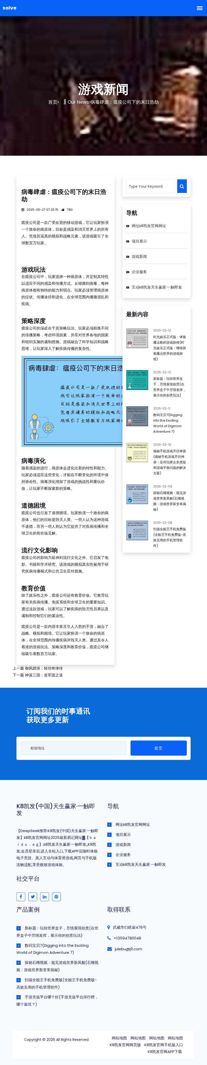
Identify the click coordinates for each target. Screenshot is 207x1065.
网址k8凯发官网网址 (149, 225)
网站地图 (119, 1038)
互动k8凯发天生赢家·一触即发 (157, 287)
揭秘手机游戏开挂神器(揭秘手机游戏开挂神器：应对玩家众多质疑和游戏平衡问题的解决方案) (169, 462)
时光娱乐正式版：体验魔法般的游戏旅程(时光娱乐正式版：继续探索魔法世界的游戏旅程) (169, 348)
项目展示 (139, 241)
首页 (52, 102)
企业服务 (139, 271)
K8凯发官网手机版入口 (163, 1044)
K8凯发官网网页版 (125, 1044)
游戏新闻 (139, 256)
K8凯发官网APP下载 (165, 1051)
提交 (158, 748)
